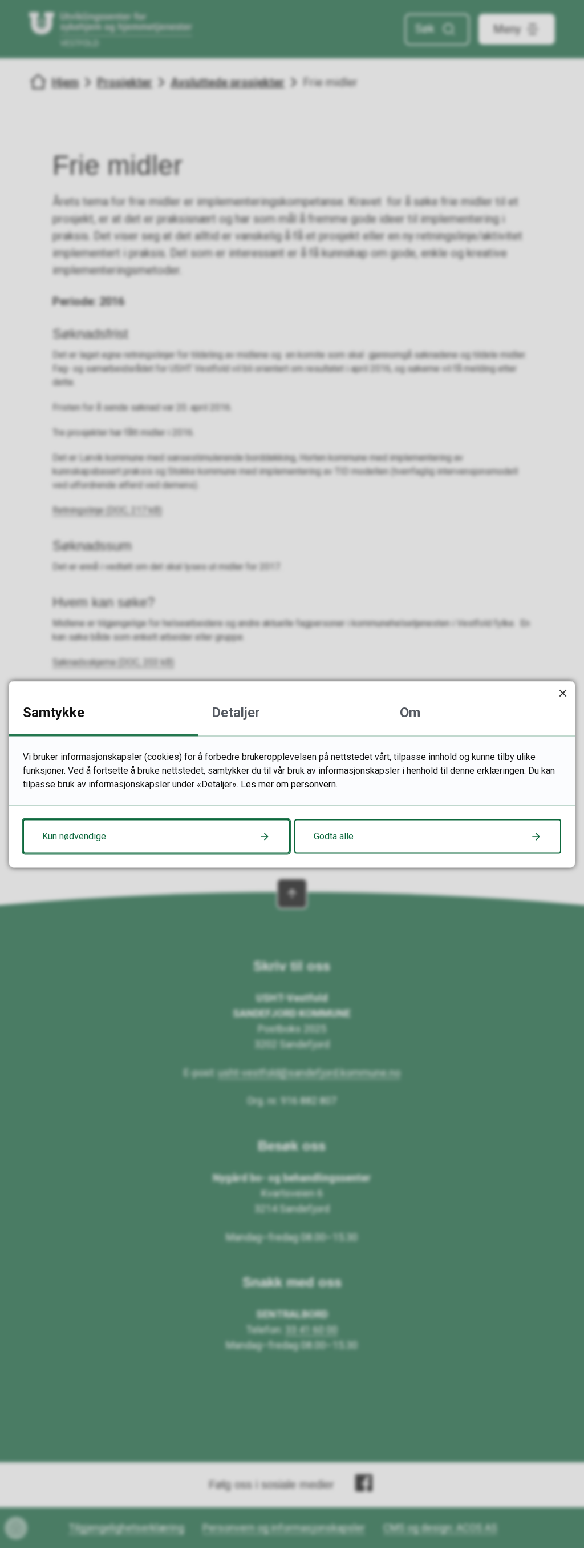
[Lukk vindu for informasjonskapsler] (562, 693)
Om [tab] (410, 712)
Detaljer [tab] (236, 712)
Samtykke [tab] (53, 712)
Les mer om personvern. (289, 783)
